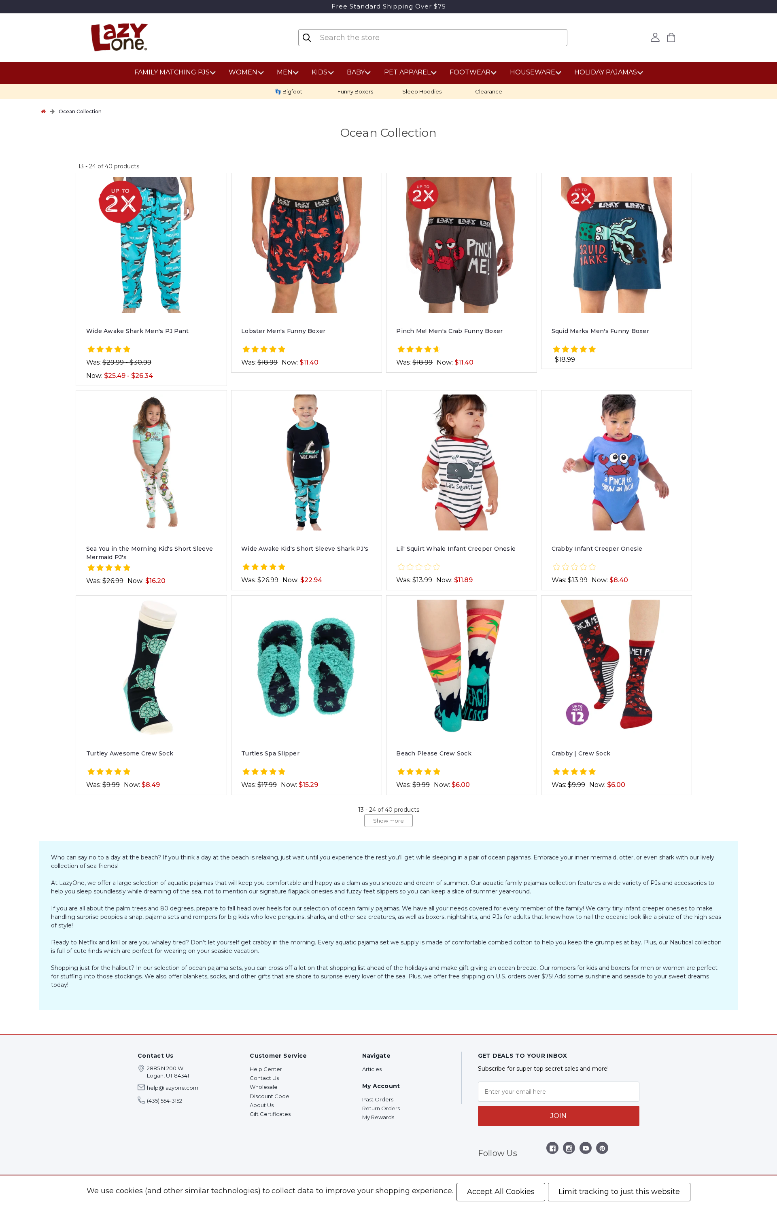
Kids (319, 72)
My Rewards (378, 1117)
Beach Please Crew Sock (433, 753)
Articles (372, 1069)
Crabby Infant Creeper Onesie (597, 548)
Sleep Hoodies (422, 91)
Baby (356, 72)
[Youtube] (586, 1149)
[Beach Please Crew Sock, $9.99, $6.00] (461, 668)
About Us (262, 1105)
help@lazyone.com (172, 1087)
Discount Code (269, 1096)
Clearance (488, 91)
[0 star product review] (418, 567)
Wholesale (264, 1087)
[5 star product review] (108, 350)
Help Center (266, 1069)
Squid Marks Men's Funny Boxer (600, 331)
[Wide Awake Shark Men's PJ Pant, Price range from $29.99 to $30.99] (151, 245)
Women (243, 72)
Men (285, 72)
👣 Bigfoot (288, 91)
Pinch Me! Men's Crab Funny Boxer (449, 331)
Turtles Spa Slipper (270, 753)
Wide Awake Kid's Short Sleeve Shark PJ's (304, 548)
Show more (388, 820)
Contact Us (264, 1078)
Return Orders (381, 1108)
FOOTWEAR (470, 72)
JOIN (558, 1116)
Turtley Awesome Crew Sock (129, 753)
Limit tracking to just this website (619, 1191)
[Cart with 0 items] (671, 37)
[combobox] (367, 38)
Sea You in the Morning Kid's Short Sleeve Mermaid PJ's (149, 553)
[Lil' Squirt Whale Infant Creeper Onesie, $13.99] (461, 462)
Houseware (532, 72)
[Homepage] (43, 111)
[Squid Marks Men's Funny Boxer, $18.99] (616, 245)
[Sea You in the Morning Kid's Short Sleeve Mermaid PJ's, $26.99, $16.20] (151, 462)
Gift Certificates (270, 1114)
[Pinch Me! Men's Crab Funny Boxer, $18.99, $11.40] (461, 245)
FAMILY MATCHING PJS (172, 72)
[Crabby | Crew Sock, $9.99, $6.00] (616, 668)
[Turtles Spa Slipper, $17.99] (306, 668)
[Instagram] (569, 1149)
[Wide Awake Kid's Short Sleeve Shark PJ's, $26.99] (306, 462)
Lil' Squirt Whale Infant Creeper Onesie (456, 548)
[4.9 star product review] (263, 772)
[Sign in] (655, 37)
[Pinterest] (602, 1149)
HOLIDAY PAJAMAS (605, 72)
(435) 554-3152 (164, 1100)
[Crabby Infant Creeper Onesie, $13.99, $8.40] (616, 462)
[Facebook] (552, 1149)
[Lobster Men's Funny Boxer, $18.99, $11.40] (306, 245)
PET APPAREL (407, 72)
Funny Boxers (355, 91)
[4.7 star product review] (418, 350)
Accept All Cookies (501, 1191)
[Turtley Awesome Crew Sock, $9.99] (151, 668)
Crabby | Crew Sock (581, 753)
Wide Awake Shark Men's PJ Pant (137, 331)
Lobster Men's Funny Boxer (283, 331)
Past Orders (377, 1099)
